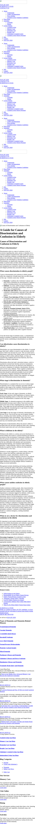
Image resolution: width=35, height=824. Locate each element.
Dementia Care (11, 30)
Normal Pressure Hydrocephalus (10, 644)
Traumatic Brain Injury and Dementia (11, 665)
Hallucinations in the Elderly (12, 593)
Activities (10, 22)
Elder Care (7, 772)
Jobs (5, 37)
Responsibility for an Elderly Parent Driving (16, 595)
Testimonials (10, 13)
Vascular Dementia (6, 630)
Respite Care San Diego (7, 748)
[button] (5, 685)
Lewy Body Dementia (6, 641)
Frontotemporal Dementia (8, 626)
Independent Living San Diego (9, 755)
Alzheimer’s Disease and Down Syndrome (12, 658)
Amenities (6, 21)
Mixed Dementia (5, 651)
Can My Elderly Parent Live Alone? (14, 600)
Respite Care (10, 32)
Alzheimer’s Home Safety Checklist (14, 598)
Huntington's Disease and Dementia (11, 662)
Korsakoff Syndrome (6, 637)
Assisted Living (11, 27)
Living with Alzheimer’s (10, 764)
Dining (9, 24)
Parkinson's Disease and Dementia (10, 655)
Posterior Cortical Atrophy (8, 648)
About (5, 11)
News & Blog (11, 16)
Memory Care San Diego (7, 741)
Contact (6, 38)
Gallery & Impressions (13, 14)
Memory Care (11, 29)
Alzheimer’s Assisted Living (15, 34)
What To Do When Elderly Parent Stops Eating (17, 605)
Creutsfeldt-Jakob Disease (8, 633)
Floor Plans (7, 19)
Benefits (6, 762)
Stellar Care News (9, 769)
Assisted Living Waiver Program (16, 35)
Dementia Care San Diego (8, 745)
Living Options (8, 26)
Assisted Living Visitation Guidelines (17, 17)
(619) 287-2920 (8, 40)
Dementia (6, 767)
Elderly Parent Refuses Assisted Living (15, 597)
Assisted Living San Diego (8, 738)
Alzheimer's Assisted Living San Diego (11, 752)
